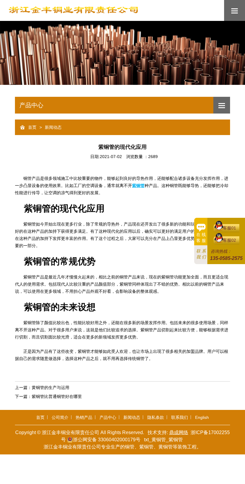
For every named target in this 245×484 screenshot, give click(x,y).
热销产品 (84, 417)
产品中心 (107, 417)
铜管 (129, 446)
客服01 (229, 228)
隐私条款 (155, 417)
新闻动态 (53, 127)
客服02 (229, 240)
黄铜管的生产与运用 (50, 387)
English (202, 417)
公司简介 (60, 417)
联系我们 (179, 417)
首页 (32, 127)
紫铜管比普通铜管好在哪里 (57, 396)
